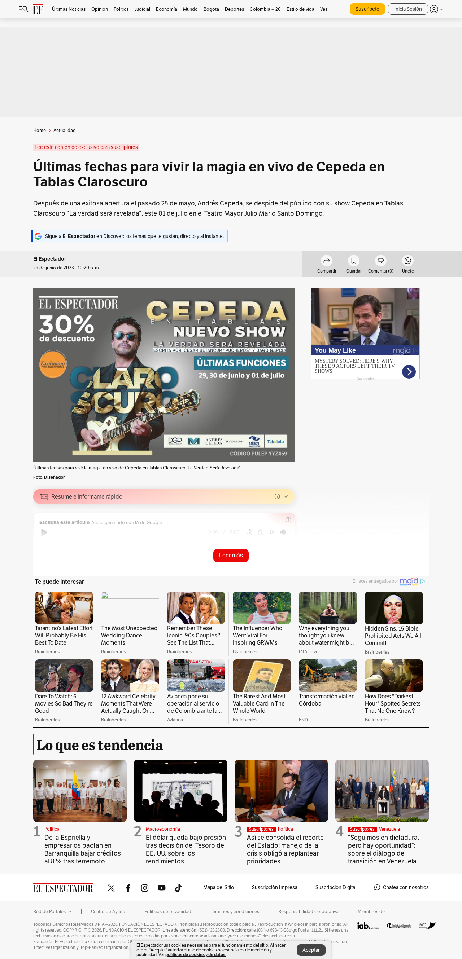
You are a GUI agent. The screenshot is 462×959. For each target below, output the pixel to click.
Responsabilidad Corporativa (308, 911)
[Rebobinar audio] (249, 532)
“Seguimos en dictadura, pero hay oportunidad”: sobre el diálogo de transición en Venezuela (383, 849)
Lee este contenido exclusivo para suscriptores (86, 147)
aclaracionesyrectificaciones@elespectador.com (249, 935)
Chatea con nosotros (406, 887)
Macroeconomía (163, 829)
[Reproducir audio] (44, 532)
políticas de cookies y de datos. (195, 954)
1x (271, 532)
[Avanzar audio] (260, 532)
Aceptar (311, 950)
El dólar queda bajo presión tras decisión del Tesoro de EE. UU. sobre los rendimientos (186, 849)
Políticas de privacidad (167, 911)
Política (52, 829)
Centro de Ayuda (108, 911)
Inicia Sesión (408, 9)
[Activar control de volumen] (283, 532)
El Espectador (49, 259)
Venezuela (389, 829)
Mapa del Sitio (218, 887)
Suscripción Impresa (274, 887)
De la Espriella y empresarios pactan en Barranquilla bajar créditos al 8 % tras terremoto (82, 849)
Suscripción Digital (335, 887)
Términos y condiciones (234, 911)
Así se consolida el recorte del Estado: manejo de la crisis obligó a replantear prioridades (285, 849)
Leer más (231, 555)
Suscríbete (367, 9)
